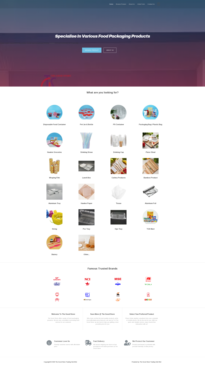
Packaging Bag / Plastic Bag (150, 124)
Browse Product (121, 4)
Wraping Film (54, 178)
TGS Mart (151, 229)
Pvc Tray (86, 229)
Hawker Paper (86, 203)
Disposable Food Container (54, 124)
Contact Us (151, 4)
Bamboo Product (151, 178)
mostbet (51, 43)
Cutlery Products (119, 178)
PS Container (118, 124)
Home (111, 4)
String (54, 229)
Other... (86, 254)
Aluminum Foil (150, 203)
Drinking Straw (87, 152)
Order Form (141, 4)
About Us (132, 4)
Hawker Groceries (54, 152)
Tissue (118, 203)
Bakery (54, 254)
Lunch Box (86, 178)
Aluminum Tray (54, 203)
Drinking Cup (118, 152)
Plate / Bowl (150, 152)
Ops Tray (118, 229)
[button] (91, 50)
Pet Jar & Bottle (86, 124)
